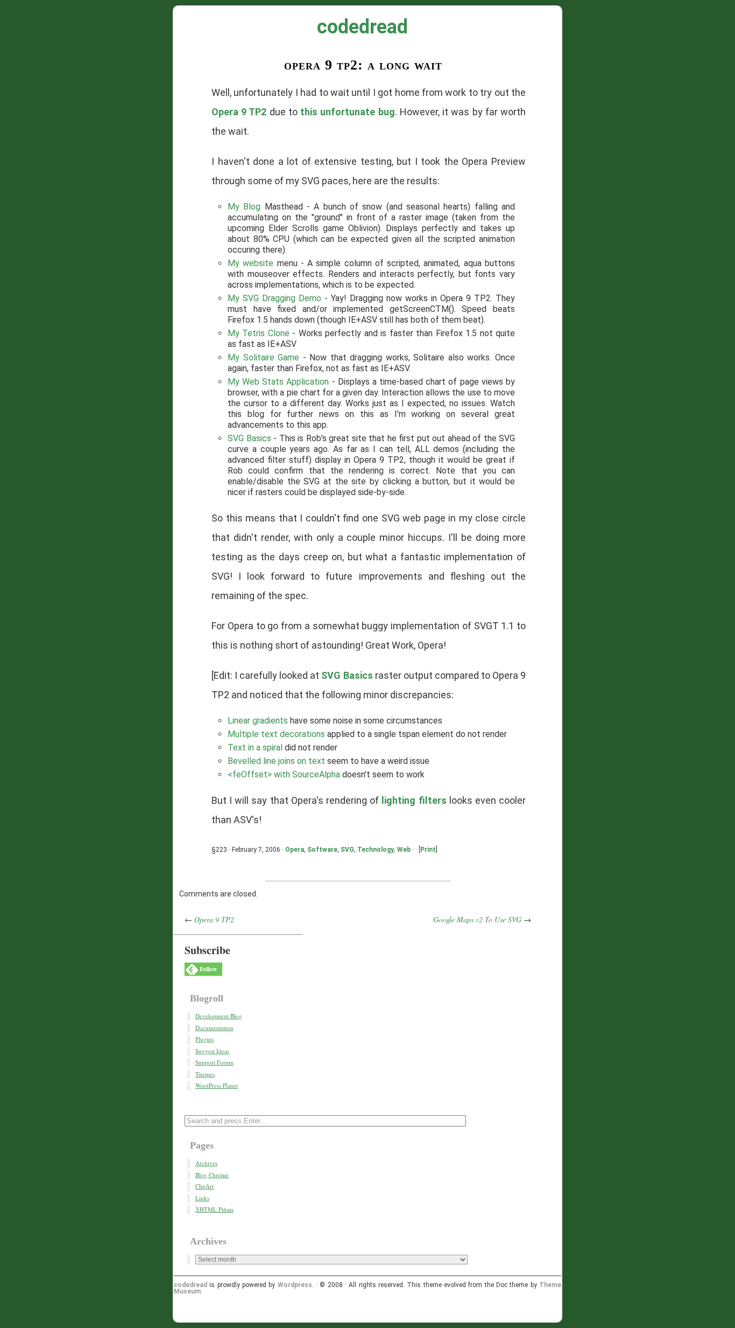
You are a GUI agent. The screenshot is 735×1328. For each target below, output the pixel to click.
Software (322, 849)
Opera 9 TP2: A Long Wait (363, 65)
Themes (205, 1074)
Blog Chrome (212, 1175)
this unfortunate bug (347, 111)
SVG (347, 849)
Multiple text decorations (276, 734)
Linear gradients (258, 720)
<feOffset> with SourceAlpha (284, 774)
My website (250, 263)
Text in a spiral (255, 747)
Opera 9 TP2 (238, 111)
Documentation (214, 1028)
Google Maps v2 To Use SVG (477, 919)
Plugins (204, 1039)
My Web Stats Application (278, 382)
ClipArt (204, 1186)
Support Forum (214, 1062)
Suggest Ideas (212, 1051)
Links (202, 1198)
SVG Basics (249, 438)
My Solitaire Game (263, 357)
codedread (362, 27)
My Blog (244, 206)
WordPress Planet (216, 1085)
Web (404, 849)
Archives (206, 1163)
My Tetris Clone (258, 333)
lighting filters (413, 800)
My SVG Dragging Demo (274, 298)
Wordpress (295, 1285)
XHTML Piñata (214, 1209)
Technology (375, 849)
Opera (294, 849)
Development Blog (218, 1016)
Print (428, 849)
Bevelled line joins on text (276, 761)
